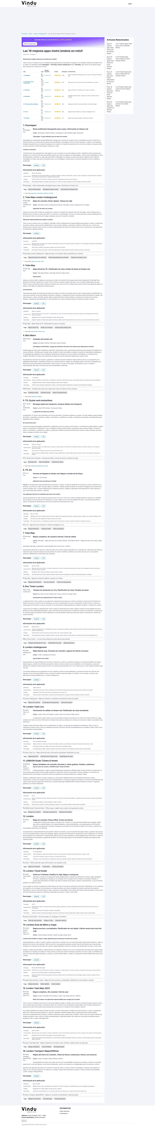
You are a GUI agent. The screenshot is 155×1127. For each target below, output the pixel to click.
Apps (130, 4)
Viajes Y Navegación (40, 33)
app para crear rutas (37, 261)
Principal (24, 33)
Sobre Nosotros (64, 1111)
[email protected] (39, 1117)
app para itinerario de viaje (39, 466)
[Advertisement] (77, 19)
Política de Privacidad (41, 1124)
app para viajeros (36, 396)
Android (36, 165)
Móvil (30, 33)
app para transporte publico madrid (42, 193)
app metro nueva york (38, 331)
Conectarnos (64, 1113)
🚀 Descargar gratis (30, 44)
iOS (43, 165)
